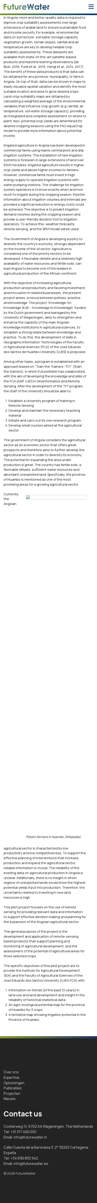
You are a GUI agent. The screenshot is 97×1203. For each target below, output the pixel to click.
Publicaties (13, 1088)
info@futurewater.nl (30, 1137)
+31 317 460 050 (23, 1131)
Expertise (11, 1077)
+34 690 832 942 (24, 1158)
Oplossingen (14, 1082)
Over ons (11, 1072)
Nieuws (10, 1098)
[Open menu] (91, 7)
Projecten (12, 1093)
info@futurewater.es (31, 1163)
